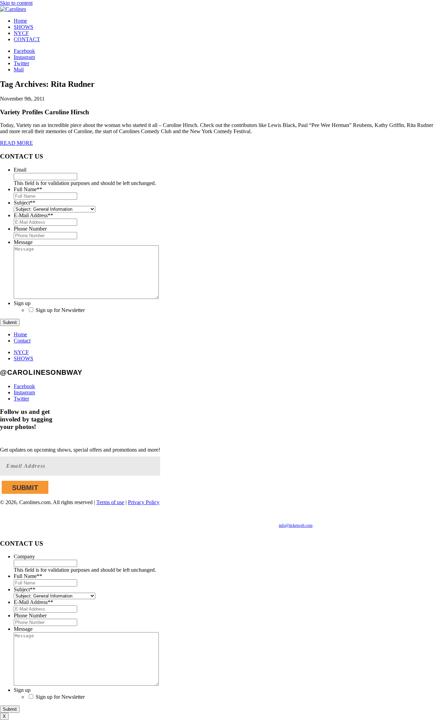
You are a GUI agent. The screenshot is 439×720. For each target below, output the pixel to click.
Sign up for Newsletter (60, 310)
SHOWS (23, 27)
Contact (22, 341)
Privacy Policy (143, 502)
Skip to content (16, 3)
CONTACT (27, 39)
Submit (10, 322)
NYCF (21, 33)
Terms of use (110, 502)
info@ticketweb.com (295, 525)
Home (20, 21)
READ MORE (16, 143)
